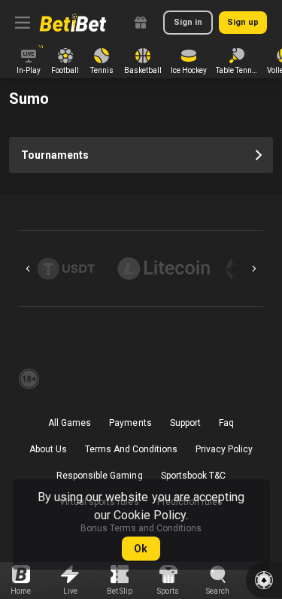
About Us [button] (48, 449)
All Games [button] (69, 423)
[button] (69, 269)
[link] (73, 23)
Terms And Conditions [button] (131, 449)
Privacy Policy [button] (224, 449)
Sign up (243, 22)
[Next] (254, 269)
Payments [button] (130, 423)
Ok (140, 549)
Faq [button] (226, 423)
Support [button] (185, 423)
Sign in (188, 22)
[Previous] (28, 269)
